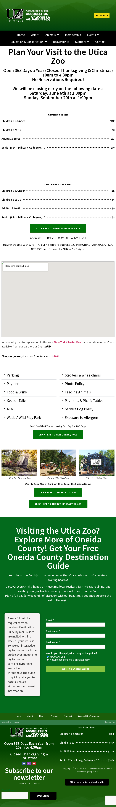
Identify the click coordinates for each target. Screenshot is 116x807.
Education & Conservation (27, 42)
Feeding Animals (78, 392)
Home (21, 35)
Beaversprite (61, 42)
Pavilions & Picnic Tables (84, 400)
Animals (50, 35)
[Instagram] (29, 763)
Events (91, 35)
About (30, 716)
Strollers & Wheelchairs (83, 375)
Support (80, 42)
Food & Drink (17, 392)
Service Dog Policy (79, 409)
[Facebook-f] (24, 763)
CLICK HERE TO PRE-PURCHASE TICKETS (58, 228)
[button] (29, 375)
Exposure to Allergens (81, 417)
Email (9, 790)
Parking (13, 375)
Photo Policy (74, 383)
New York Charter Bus (67, 342)
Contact (100, 42)
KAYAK (56, 356)
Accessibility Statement (89, 716)
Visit (33, 35)
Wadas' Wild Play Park (24, 417)
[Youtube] (34, 763)
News (42, 716)
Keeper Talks (16, 400)
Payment (14, 383)
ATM (10, 409)
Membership (73, 35)
